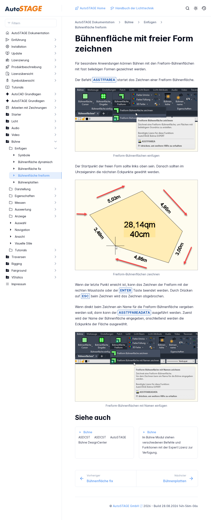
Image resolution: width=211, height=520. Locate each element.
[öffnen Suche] (187, 8)
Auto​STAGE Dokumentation (94, 22)
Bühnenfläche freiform (91, 27)
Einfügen (150, 22)
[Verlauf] (204, 8)
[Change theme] (196, 8)
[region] (31, 275)
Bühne (129, 22)
